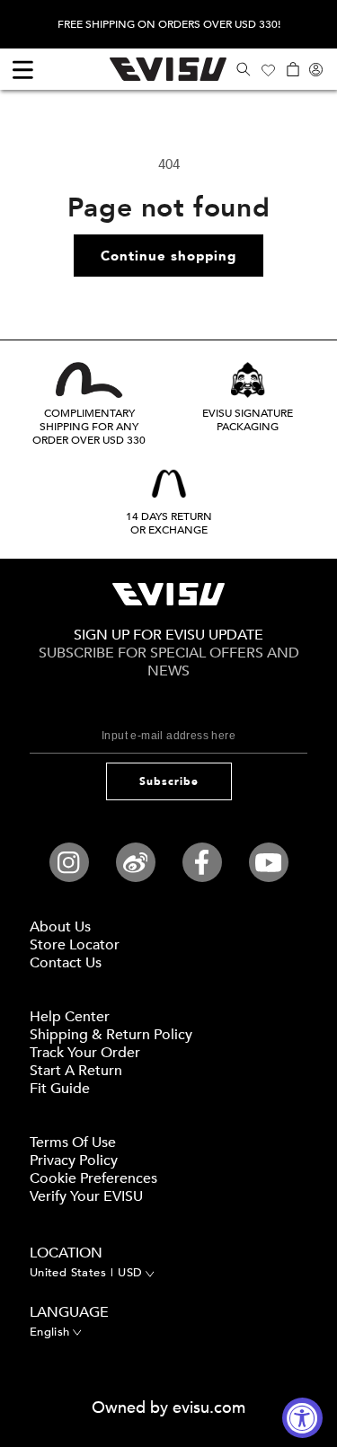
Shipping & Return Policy (111, 1035)
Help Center (70, 1017)
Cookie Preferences (93, 1178)
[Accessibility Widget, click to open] (302, 1418)
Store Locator (75, 945)
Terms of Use (73, 1142)
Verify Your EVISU (86, 1196)
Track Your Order (85, 1053)
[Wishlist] (267, 69)
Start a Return (76, 1071)
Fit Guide (60, 1089)
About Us (60, 927)
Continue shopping (168, 256)
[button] (243, 69)
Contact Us (66, 963)
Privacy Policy (74, 1160)
